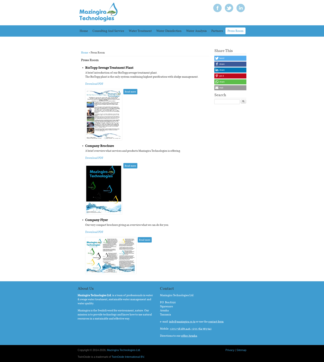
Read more (131, 91)
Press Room (235, 31)
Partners (217, 31)
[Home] (98, 20)
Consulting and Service (108, 31)
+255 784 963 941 (201, 328)
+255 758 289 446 (180, 328)
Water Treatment (140, 31)
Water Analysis (196, 31)
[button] (230, 58)
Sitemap (241, 350)
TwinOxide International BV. (128, 356)
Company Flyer (96, 220)
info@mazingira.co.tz (182, 321)
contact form (216, 321)
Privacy (229, 350)
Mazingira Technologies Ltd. (124, 350)
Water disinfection (169, 31)
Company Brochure (99, 146)
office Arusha (189, 335)
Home (84, 31)
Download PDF (94, 83)
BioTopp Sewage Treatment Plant (109, 67)
